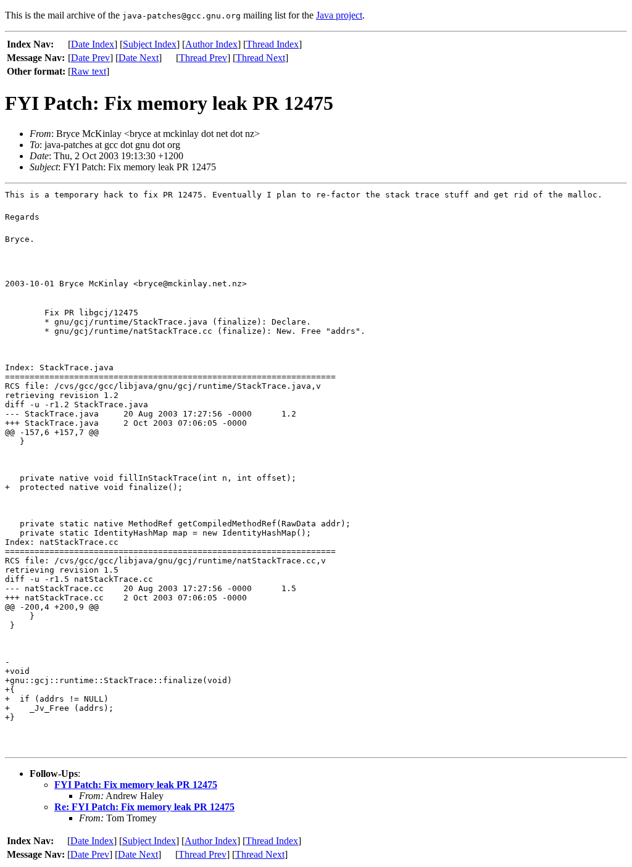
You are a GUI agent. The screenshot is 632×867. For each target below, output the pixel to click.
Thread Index (272, 44)
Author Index (211, 44)
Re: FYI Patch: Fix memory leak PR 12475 (144, 807)
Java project (339, 15)
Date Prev (90, 57)
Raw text (88, 71)
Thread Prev (203, 57)
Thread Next (260, 57)
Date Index (92, 44)
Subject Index (150, 44)
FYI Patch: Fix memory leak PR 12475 (135, 784)
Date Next (138, 57)
